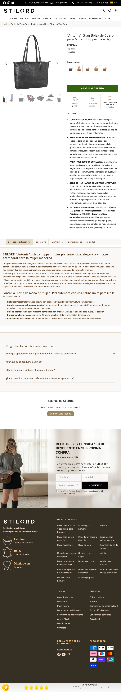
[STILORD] (19, 11)
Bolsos (13, 18)
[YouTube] (13, 2)
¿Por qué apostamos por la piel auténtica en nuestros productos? (41, 353)
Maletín (103, 553)
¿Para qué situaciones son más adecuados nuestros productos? (40, 378)
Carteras (47, 18)
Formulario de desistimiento (70, 615)
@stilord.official (64, 649)
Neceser (104, 525)
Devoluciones (63, 623)
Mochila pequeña (86, 577)
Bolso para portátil (86, 561)
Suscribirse (95, 485)
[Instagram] (8, 2)
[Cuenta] (102, 10)
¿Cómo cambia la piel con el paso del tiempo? (30, 370)
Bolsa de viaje (84, 545)
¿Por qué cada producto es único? (24, 362)
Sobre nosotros (97, 597)
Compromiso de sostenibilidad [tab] (81, 242)
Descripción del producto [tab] (19, 242)
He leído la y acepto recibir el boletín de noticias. (81, 492)
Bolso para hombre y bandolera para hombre (66, 528)
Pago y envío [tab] (40, 242)
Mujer (72, 18)
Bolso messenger (65, 545)
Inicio (5, 24)
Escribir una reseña (60, 413)
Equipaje (36, 18)
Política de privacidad (78, 491)
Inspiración (95, 18)
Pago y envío (63, 606)
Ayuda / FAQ (63, 619)
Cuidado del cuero (65, 597)
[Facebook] (4, 2)
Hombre (82, 18)
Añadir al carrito (92, 88)
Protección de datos (99, 610)
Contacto (61, 628)
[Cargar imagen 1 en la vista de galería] (31, 62)
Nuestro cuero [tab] (57, 242)
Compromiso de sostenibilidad (104, 606)
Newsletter (62, 601)
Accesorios (61, 18)
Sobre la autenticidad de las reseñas (91, 689)
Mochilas (24, 18)
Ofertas (107, 18)
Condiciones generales (100, 615)
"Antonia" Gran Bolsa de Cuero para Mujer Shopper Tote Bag (39, 24)
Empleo (93, 601)
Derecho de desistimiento (69, 610)
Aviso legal (95, 619)
